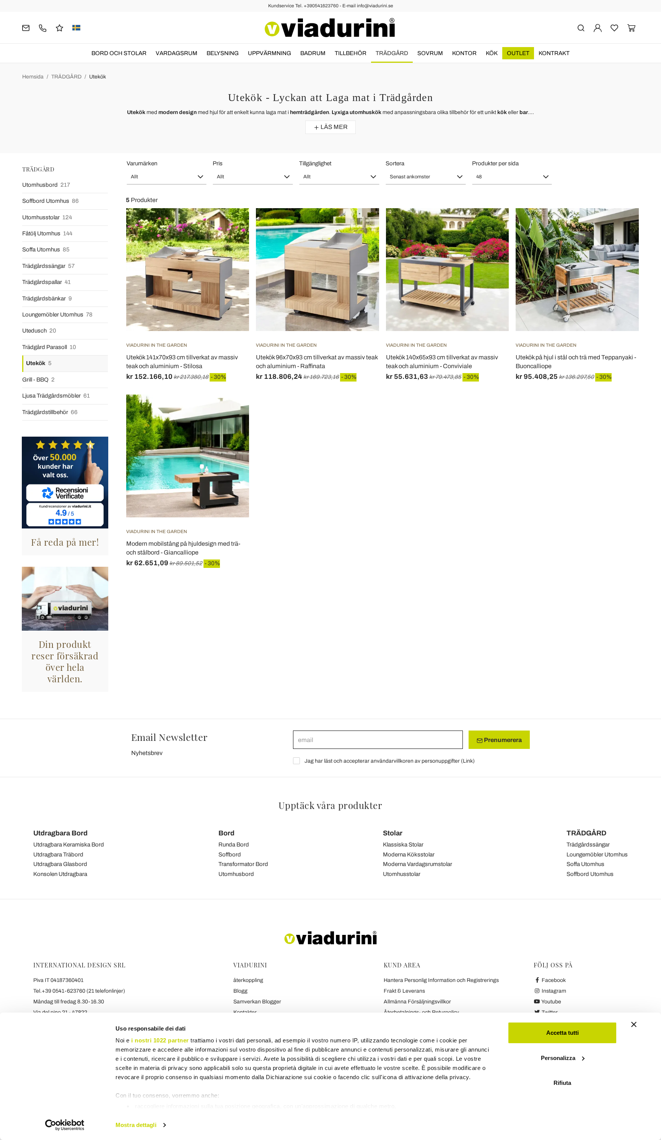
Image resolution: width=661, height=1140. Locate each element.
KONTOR (464, 53)
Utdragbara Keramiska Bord (68, 845)
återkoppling (248, 980)
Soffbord (229, 854)
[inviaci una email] (26, 27)
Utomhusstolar (47, 217)
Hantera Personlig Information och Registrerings (441, 980)
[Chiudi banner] (634, 1024)
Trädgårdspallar (46, 282)
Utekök (97, 77)
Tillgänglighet (315, 163)
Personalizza (558, 1058)
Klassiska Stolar (403, 845)
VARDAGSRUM (176, 53)
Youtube (551, 1002)
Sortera (395, 163)
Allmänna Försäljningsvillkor (417, 1002)
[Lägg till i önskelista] (229, 246)
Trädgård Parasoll (49, 347)
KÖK (492, 53)
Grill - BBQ (38, 380)
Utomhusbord (46, 185)
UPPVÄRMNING (269, 53)
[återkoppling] (59, 27)
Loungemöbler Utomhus (57, 315)
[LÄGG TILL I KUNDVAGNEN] (619, 227)
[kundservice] (43, 27)
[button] (167, 176)
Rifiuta (562, 1083)
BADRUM (313, 53)
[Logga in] (598, 27)
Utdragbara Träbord (58, 854)
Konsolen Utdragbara (60, 874)
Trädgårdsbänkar (47, 298)
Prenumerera (502, 740)
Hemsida (33, 77)
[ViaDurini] (330, 27)
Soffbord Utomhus (50, 201)
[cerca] (581, 27)
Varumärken (142, 163)
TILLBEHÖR (350, 53)
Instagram (553, 991)
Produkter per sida (495, 163)
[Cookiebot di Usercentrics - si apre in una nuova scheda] (64, 1125)
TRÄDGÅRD (392, 53)
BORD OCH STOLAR (119, 53)
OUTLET (518, 53)
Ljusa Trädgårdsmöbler (56, 396)
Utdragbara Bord (60, 833)
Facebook (553, 980)
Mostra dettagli (136, 1125)
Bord (226, 833)
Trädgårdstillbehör (50, 412)
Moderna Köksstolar (409, 854)
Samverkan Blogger (257, 1002)
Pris (218, 163)
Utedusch (39, 331)
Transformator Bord (243, 864)
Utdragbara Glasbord (60, 864)
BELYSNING (223, 53)
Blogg (240, 991)
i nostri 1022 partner (160, 1040)
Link (468, 761)
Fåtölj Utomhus (47, 233)
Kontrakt (554, 53)
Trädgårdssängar (48, 266)
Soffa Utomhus (46, 249)
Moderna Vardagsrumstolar (417, 864)
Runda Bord (233, 845)
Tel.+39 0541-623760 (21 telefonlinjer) (79, 991)
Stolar (392, 833)
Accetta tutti (562, 1032)
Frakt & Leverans (404, 991)
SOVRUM (430, 53)
